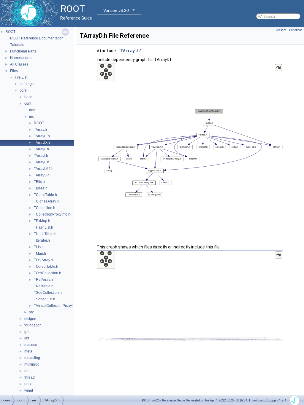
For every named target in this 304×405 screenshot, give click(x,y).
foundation (33, 325)
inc (31, 116)
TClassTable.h (45, 195)
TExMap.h (42, 221)
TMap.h (40, 253)
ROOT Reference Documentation (37, 38)
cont (27, 103)
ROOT (10, 32)
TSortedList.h (44, 299)
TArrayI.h (41, 156)
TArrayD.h (42, 143)
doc (32, 110)
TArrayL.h (41, 162)
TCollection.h (44, 208)
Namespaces (20, 58)
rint (26, 371)
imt (26, 338)
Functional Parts (23, 51)
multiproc (31, 364)
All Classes (19, 64)
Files (14, 71)
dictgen (30, 319)
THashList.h (43, 227)
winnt (28, 390)
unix (27, 384)
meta (28, 351)
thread (29, 377)
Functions (296, 30)
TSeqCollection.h (48, 293)
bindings (27, 84)
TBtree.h (41, 188)
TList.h (39, 247)
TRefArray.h (43, 280)
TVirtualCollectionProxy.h (54, 306)
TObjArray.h (43, 260)
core (23, 90)
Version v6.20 (116, 10)
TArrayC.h (42, 136)
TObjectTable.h (46, 266)
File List (21, 77)
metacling (32, 358)
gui (26, 332)
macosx (30, 345)
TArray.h (40, 129)
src (31, 312)
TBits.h (39, 182)
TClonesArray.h (46, 201)
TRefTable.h (43, 286)
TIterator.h (42, 240)
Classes (281, 30)
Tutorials (17, 45)
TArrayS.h (42, 175)
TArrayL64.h (43, 169)
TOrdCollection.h (47, 273)
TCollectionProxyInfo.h (52, 214)
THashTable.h (45, 234)
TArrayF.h (41, 149)
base (28, 97)
